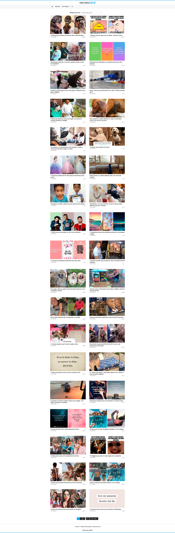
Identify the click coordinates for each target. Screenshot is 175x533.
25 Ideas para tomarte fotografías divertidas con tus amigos (107, 429)
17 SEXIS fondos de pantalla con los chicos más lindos (66, 232)
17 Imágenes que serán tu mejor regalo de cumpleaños (105, 456)
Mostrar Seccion (75, 12)
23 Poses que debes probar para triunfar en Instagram (66, 509)
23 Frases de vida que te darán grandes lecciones (65, 429)
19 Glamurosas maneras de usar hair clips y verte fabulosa (67, 35)
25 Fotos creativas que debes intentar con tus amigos (105, 482)
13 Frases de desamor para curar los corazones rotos (65, 372)
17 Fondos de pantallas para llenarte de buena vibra (66, 260)
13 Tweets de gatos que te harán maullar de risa (64, 344)
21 (87, 518)
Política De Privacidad (86, 526)
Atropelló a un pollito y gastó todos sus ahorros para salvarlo (68, 204)
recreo (87, 2)
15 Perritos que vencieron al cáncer (100, 147)
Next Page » (93, 518)
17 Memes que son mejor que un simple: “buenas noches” (106, 35)
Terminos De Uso (96, 526)
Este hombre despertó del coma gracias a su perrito (65, 317)
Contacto (77, 526)
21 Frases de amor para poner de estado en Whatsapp (105, 509)
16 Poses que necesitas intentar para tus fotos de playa (66, 482)
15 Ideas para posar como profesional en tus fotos (65, 456)
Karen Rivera (54, 36)
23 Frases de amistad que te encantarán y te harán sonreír (106, 401)
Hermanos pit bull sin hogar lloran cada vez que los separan (106, 317)
